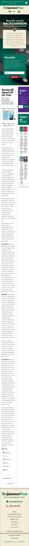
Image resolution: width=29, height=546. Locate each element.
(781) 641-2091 (14, 506)
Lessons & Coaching (14, 517)
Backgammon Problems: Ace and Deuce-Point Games (7, 102)
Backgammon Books (14, 514)
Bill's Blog (14, 527)
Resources (14, 522)
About (14, 512)
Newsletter (14, 519)
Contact (14, 524)
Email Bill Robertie (16, 501)
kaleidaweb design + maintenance (14, 542)
